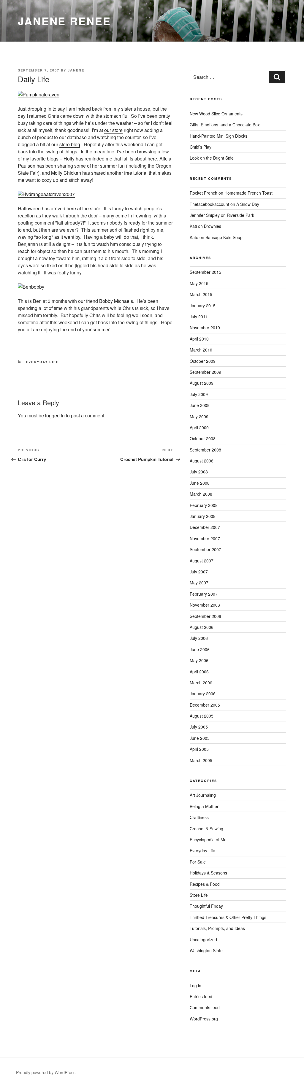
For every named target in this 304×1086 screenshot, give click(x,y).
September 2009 (205, 372)
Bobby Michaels (116, 301)
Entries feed (201, 996)
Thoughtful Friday (206, 906)
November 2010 (205, 327)
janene (76, 70)
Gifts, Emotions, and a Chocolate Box (225, 125)
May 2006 (199, 660)
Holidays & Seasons (208, 873)
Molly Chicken (66, 172)
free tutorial (136, 172)
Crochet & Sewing (206, 828)
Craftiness (199, 817)
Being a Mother (204, 806)
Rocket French (203, 193)
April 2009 (199, 427)
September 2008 (205, 450)
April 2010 (199, 339)
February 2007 (204, 594)
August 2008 (201, 461)
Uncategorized (203, 939)
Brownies (212, 226)
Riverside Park (240, 215)
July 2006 (199, 638)
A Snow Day (247, 204)
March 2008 (201, 494)
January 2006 (203, 694)
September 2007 (205, 549)
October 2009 (203, 361)
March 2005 (201, 760)
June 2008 (200, 483)
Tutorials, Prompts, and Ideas (217, 928)
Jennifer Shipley (205, 215)
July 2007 (199, 572)
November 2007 (205, 538)
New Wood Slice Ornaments (216, 114)
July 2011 (199, 316)
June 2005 (200, 738)
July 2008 (199, 472)
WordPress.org (204, 1019)
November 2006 (205, 605)
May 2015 (199, 283)
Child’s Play (200, 147)
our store (113, 130)
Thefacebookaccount (209, 204)
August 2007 (201, 561)
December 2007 (205, 527)
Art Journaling (203, 795)
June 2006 (200, 649)
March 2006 (201, 683)
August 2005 (201, 716)
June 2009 (200, 405)
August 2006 (201, 627)
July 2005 (199, 727)
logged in (55, 415)
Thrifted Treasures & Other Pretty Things (228, 917)
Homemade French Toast (248, 193)
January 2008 (203, 516)
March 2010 (201, 350)
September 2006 (205, 616)
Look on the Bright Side (212, 158)
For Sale (198, 862)
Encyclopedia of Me (208, 839)
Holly (69, 158)
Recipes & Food (205, 884)
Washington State (206, 950)
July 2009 (199, 394)
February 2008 (204, 505)
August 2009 (201, 383)
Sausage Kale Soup (224, 237)
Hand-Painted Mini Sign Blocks (218, 136)
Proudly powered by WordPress (45, 1072)
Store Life (199, 895)
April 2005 (199, 749)
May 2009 (199, 416)
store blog (69, 144)
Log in (195, 985)
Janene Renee (64, 20)
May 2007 (199, 583)
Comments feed (205, 1007)
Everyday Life (42, 362)
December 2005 (205, 705)
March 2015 (201, 294)
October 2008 (203, 438)
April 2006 (199, 672)
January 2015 (203, 306)
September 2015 (205, 272)
